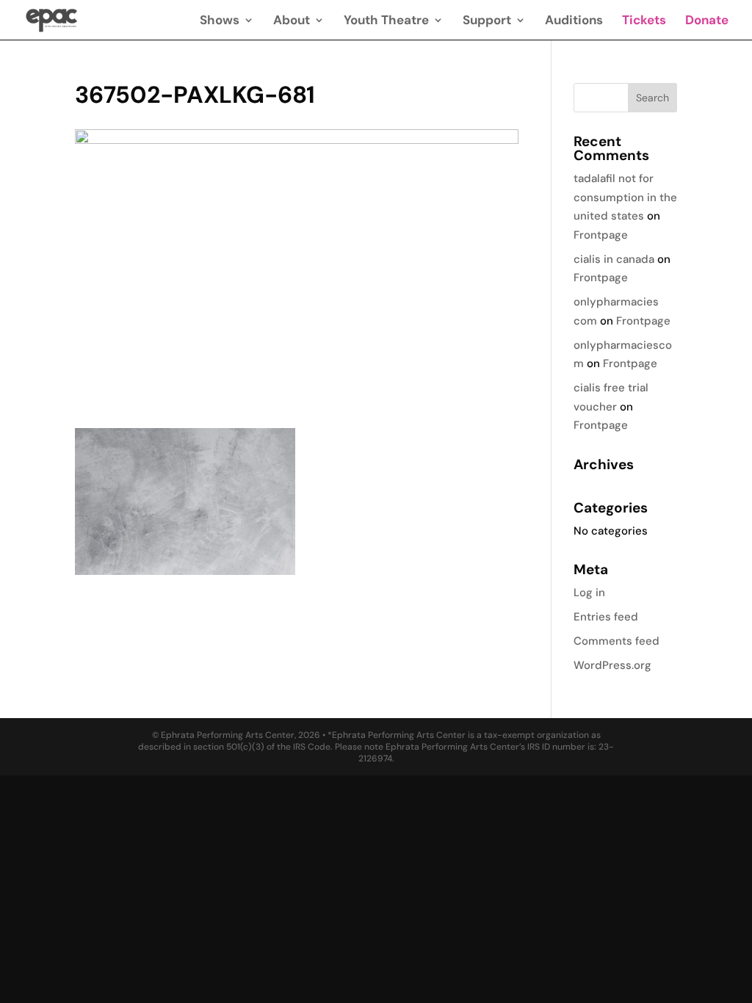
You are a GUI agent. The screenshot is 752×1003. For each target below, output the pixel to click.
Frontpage (601, 235)
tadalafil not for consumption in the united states (625, 197)
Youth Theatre (386, 21)
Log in (589, 592)
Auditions (574, 21)
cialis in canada (614, 259)
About (291, 21)
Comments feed (616, 641)
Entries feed (606, 616)
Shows (219, 21)
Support (487, 21)
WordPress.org (612, 665)
